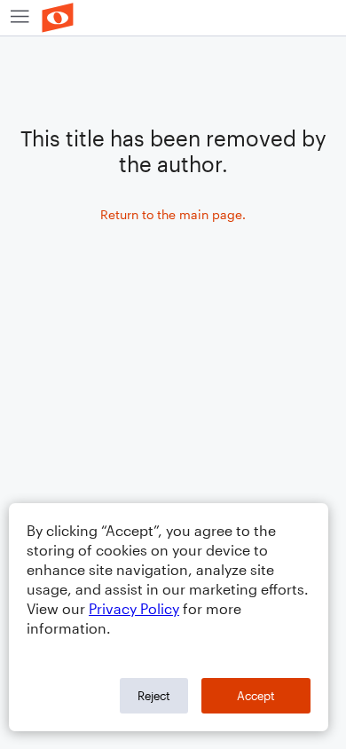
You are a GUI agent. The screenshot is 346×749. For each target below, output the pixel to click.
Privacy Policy (134, 608)
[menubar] (173, 18)
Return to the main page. (173, 214)
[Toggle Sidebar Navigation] (20, 17)
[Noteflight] (57, 17)
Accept (256, 696)
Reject (154, 696)
